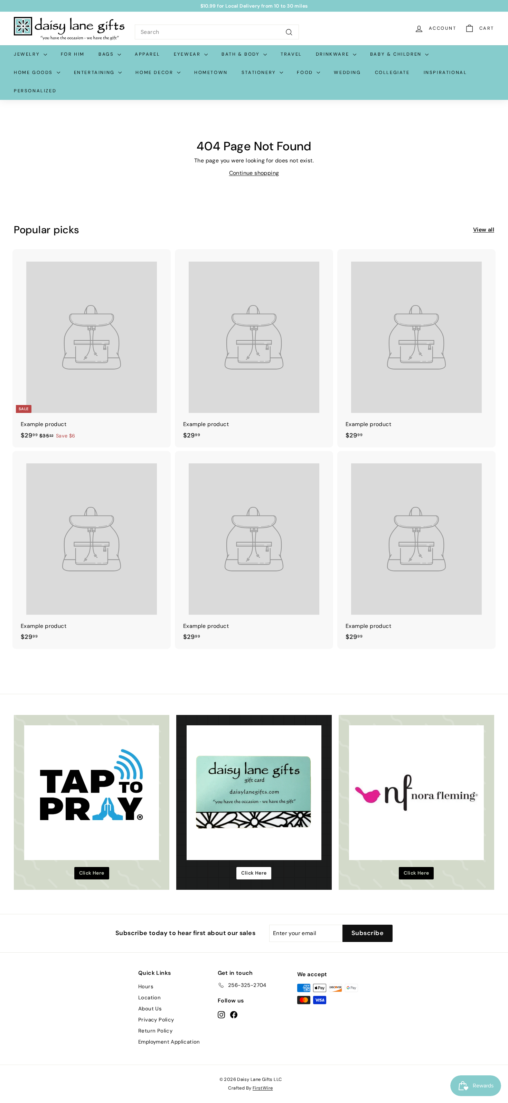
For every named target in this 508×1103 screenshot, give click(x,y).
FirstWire (263, 1088)
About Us (150, 1008)
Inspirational (445, 72)
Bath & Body (242, 54)
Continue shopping (254, 173)
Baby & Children (397, 54)
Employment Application (169, 1041)
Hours (145, 986)
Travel (291, 54)
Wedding (347, 72)
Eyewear (188, 54)
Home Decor (155, 72)
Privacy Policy (156, 1019)
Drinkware (333, 54)
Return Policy (155, 1030)
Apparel (147, 54)
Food (306, 72)
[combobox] (217, 32)
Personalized (35, 91)
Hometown (211, 72)
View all (483, 229)
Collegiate (392, 72)
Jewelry (28, 54)
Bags (107, 54)
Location (149, 997)
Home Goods (34, 72)
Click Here (91, 873)
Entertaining (95, 72)
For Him (73, 54)
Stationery (260, 72)
